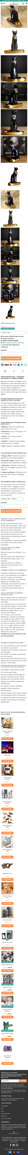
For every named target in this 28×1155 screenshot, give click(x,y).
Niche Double (7, 920)
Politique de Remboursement (19, 1138)
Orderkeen (10, 1149)
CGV (3, 1137)
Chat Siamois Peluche (7, 778)
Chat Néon (7, 755)
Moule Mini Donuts (7, 964)
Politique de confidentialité (7, 1088)
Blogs (2, 1111)
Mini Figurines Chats (7, 826)
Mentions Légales (9, 1137)
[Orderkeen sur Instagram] (17, 1145)
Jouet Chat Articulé (7, 1033)
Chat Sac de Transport (7, 1056)
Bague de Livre (7, 873)
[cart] (26, 3)
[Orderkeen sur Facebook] (10, 1145)
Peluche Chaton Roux (7, 896)
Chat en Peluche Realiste (7, 731)
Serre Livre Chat (7, 942)
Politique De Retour (6, 1138)
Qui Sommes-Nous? (5, 1113)
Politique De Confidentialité (20, 1137)
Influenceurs (4, 1116)
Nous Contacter (4, 1106)
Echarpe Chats (7, 987)
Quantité (4, 350)
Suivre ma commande (6, 1118)
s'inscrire (23, 1080)
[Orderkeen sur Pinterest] (13, 1145)
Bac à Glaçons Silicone (7, 802)
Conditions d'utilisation (14, 1140)
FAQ (2, 1108)
